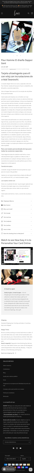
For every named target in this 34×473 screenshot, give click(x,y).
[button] (2, 13)
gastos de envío (13, 69)
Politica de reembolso (8, 392)
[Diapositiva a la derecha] (20, 55)
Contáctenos (6, 369)
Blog (4, 372)
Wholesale (5, 396)
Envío (4, 380)
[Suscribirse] (29, 442)
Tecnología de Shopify (21, 470)
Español (24, 458)
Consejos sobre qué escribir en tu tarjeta (13, 389)
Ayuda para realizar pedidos (10, 376)
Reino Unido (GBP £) (11, 458)
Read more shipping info (7, 353)
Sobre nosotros (7, 365)
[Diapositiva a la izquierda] (13, 55)
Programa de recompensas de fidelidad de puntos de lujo (16, 384)
